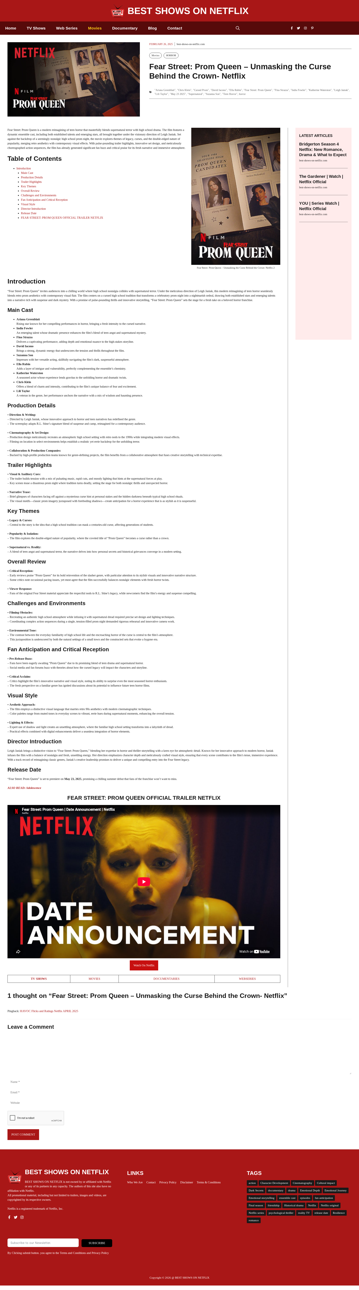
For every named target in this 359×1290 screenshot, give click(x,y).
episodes (305, 1197)
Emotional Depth (310, 1190)
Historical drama (293, 1205)
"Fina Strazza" (281, 90)
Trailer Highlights (31, 181)
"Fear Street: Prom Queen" (258, 90)
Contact (174, 28)
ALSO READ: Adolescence (24, 787)
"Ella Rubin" (235, 90)
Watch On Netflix (144, 965)
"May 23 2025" (178, 94)
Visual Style (28, 204)
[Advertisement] (323, 278)
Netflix (312, 1205)
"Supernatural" (195, 94)
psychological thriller (281, 1212)
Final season (256, 1205)
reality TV (304, 1212)
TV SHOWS (39, 978)
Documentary (125, 28)
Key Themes (28, 186)
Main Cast (27, 172)
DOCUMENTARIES (167, 978)
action (252, 1182)
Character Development (274, 1182)
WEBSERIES (247, 978)
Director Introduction (33, 208)
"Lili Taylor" (161, 94)
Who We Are (135, 1182)
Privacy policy (168, 1182)
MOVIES (94, 978)
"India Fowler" (298, 90)
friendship (274, 1205)
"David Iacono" (219, 90)
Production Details (32, 177)
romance (254, 1220)
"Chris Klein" (184, 90)
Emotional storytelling (261, 1197)
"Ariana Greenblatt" (165, 90)
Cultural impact (326, 1182)
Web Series (67, 28)
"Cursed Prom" (201, 90)
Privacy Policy (100, 1253)
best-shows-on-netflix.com (191, 44)
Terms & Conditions (209, 1182)
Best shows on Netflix (188, 11)
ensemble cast (287, 1197)
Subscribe (97, 1243)
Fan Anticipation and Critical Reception (44, 199)
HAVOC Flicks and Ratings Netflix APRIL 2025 (49, 1011)
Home (10, 28)
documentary (275, 1190)
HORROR (171, 55)
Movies (95, 28)
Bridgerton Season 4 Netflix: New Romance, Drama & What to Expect (322, 149)
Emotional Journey (336, 1190)
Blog (152, 28)
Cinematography (302, 1182)
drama (291, 1190)
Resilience (339, 1212)
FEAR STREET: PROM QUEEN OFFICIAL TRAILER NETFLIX (62, 217)
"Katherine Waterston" (320, 90)
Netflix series (256, 1212)
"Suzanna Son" (213, 94)
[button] (238, 28)
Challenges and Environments (38, 195)
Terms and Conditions (73, 1253)
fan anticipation (324, 1197)
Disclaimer (186, 1182)
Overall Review (30, 190)
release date (321, 1212)
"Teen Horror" (229, 94)
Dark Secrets (256, 1190)
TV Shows (36, 28)
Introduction (23, 168)
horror (242, 94)
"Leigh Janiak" (341, 90)
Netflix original (330, 1205)
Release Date (28, 213)
